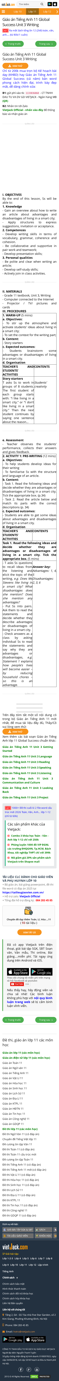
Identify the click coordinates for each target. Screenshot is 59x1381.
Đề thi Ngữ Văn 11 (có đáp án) (20, 1134)
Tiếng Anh (8, 1271)
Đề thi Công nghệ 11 (14, 1210)
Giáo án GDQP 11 (13, 1124)
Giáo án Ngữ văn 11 (14, 1068)
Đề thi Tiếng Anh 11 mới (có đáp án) (24, 1169)
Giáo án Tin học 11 (13, 1114)
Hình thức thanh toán (14, 1288)
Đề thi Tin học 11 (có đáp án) (20, 1205)
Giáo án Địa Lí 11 (12, 1098)
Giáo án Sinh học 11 (14, 1088)
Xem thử (17, 65)
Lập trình (43, 1264)
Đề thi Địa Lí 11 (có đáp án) (18, 1195)
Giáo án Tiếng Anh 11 (15, 1073)
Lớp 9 (5, 1264)
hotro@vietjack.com (24, 1331)
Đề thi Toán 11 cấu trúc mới (19, 1154)
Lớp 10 (18, 11)
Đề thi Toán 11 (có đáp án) (18, 1149)
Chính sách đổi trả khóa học (17, 1293)
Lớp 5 (25, 1258)
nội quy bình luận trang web (29, 1000)
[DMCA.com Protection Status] (42, 1376)
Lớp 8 (49, 1258)
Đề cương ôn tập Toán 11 (17, 1159)
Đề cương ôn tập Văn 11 (17, 1144)
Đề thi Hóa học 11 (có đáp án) (20, 1180)
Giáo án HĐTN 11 (13, 1108)
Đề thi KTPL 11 (11, 1200)
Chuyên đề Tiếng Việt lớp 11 (19, 1139)
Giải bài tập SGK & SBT (20, 1229)
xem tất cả (29, 932)
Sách (42, 1229)
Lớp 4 (18, 1258)
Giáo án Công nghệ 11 (16, 1119)
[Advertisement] (29, 159)
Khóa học (45, 1235)
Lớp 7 (41, 1258)
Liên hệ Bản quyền (12, 1303)
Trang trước (14, 43)
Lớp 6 (33, 1258)
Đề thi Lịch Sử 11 (12, 1190)
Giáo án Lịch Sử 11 (13, 1093)
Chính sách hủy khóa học (16, 1298)
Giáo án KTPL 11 (12, 1103)
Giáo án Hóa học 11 (14, 1083)
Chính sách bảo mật (13, 1283)
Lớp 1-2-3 (7, 1258)
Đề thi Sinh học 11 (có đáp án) (20, 1185)
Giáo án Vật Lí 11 (12, 1078)
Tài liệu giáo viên (17, 1235)
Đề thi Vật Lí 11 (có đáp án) (18, 1175)
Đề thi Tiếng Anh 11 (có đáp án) (21, 1164)
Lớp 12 (47, 11)
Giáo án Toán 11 (12, 1063)
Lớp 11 (32, 11)
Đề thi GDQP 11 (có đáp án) (19, 1215)
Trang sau (45, 43)
